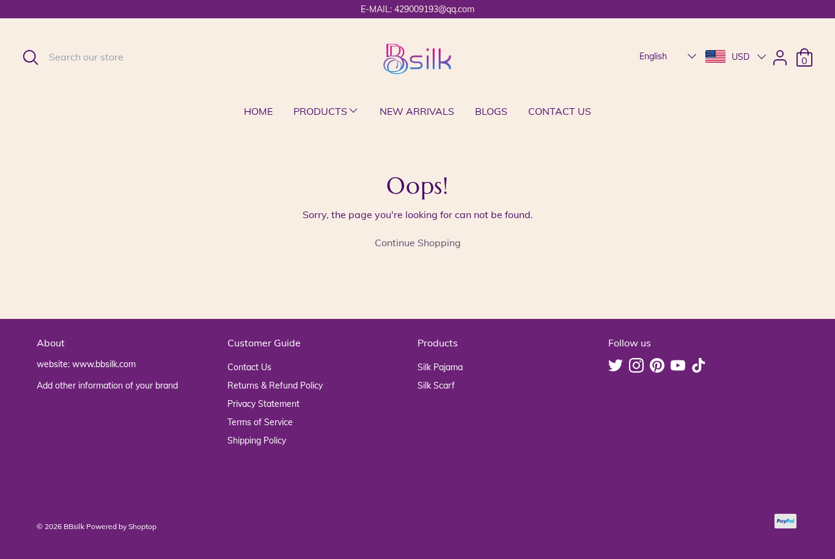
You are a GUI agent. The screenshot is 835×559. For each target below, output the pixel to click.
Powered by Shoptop (121, 526)
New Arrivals (417, 111)
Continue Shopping (418, 242)
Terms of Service (260, 422)
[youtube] (679, 366)
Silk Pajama (440, 367)
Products (320, 111)
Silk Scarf (436, 385)
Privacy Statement (263, 403)
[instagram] (637, 366)
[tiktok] (699, 366)
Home (258, 111)
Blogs (491, 111)
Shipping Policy (256, 440)
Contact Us (559, 111)
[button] (668, 56)
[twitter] (616, 366)
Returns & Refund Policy (275, 385)
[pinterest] (658, 366)
